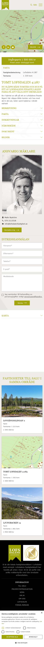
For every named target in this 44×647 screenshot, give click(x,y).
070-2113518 (10, 221)
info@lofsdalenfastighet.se (16, 224)
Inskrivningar (10, 120)
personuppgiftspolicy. (33, 297)
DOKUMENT (8, 131)
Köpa (22, 592)
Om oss (22, 599)
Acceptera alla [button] (12, 637)
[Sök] (33, 8)
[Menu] (40, 8)
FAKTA (5, 114)
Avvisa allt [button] (33, 637)
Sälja (22, 595)
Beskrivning (9, 108)
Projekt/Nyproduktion (22, 589)
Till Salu (22, 586)
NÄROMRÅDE (9, 126)
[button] (22, 643)
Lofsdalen (22, 602)
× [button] (41, 613)
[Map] (22, 343)
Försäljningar (22, 605)
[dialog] (22, 629)
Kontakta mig (9, 230)
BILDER (33, 47)
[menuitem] (33, 8)
